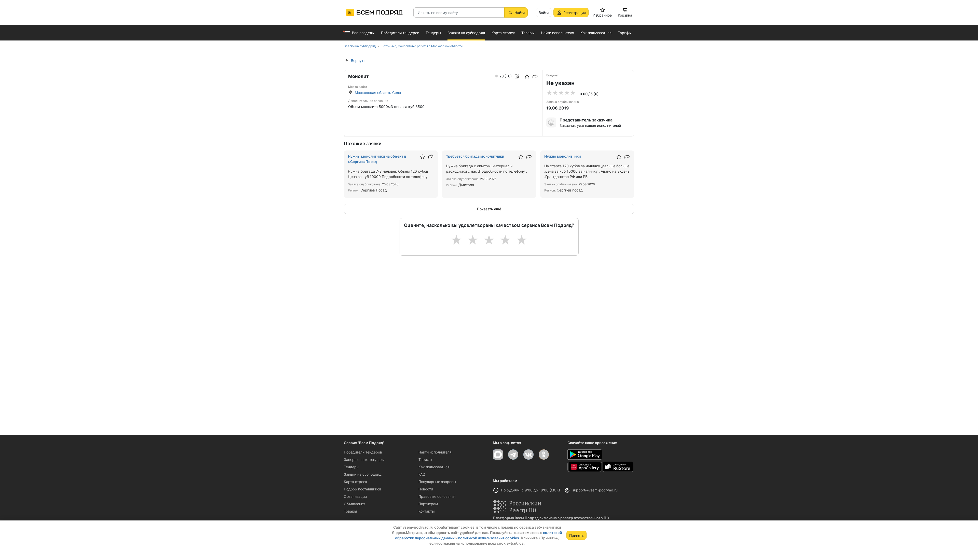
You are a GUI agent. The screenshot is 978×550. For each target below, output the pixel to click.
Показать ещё (489, 209)
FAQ (421, 474)
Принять (576, 535)
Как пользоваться (434, 467)
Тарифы (425, 459)
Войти (544, 12)
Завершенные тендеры (364, 459)
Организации (355, 496)
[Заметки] (517, 76)
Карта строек (355, 481)
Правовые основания (437, 496)
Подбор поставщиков (362, 489)
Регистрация (574, 12)
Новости (425, 489)
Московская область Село (378, 92)
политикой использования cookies (488, 538)
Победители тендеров (363, 452)
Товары (350, 511)
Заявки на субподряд (363, 474)
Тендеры (351, 467)
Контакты (426, 511)
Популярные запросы (437, 481)
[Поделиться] (535, 76)
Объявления (354, 504)
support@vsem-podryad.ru (595, 490)
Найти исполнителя (435, 452)
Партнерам (428, 504)
